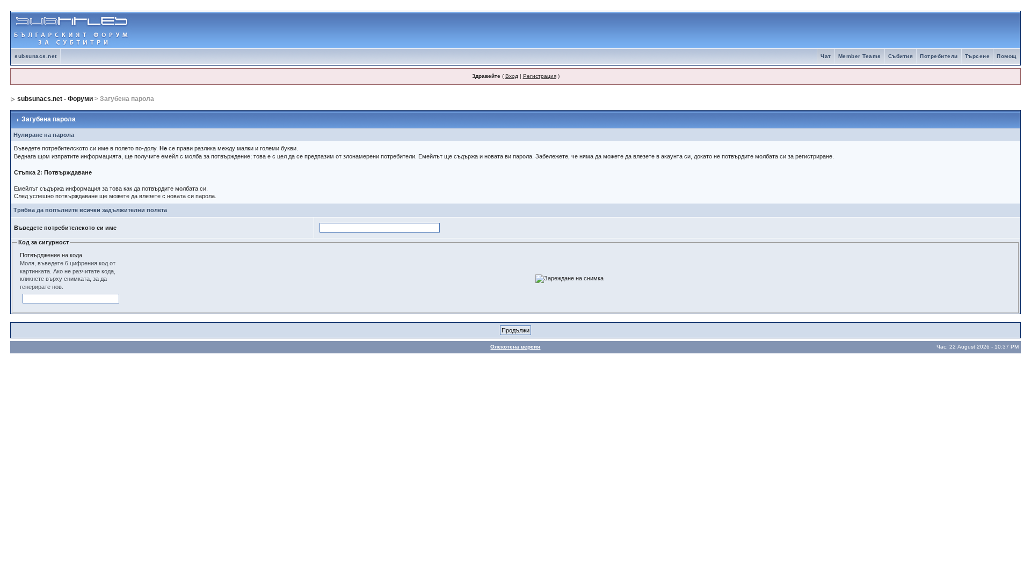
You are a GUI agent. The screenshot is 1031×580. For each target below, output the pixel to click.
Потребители (939, 56)
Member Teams (859, 56)
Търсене (977, 56)
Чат (826, 56)
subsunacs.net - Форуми (55, 99)
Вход (511, 76)
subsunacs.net (35, 56)
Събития (900, 56)
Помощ (1007, 56)
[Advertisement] (894, 30)
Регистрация (539, 76)
